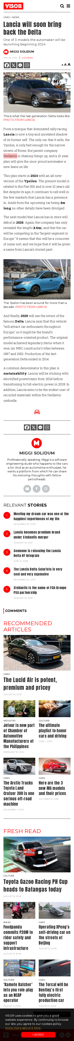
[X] (13, 65)
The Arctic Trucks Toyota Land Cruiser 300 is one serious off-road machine (18, 793)
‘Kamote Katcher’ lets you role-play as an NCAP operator (18, 992)
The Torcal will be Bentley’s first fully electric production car (53, 992)
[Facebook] (7, 65)
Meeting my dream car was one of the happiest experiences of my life (41, 516)
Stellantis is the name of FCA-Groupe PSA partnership (40, 590)
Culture (44, 720)
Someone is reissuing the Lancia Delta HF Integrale (37, 553)
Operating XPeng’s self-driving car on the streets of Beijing (54, 935)
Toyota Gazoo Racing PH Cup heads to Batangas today (35, 885)
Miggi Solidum (22, 51)
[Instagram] (27, 65)
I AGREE (38, 1034)
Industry (9, 720)
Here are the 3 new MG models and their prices (52, 788)
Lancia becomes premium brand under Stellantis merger (37, 535)
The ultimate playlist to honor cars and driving (53, 730)
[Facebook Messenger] (20, 65)
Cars (6, 17)
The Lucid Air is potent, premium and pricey (30, 684)
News (15, 17)
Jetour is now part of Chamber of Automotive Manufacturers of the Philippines (19, 735)
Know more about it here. (23, 1028)
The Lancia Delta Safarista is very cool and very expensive (38, 572)
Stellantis (10, 156)
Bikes (7, 922)
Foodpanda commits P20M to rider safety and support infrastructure (18, 937)
